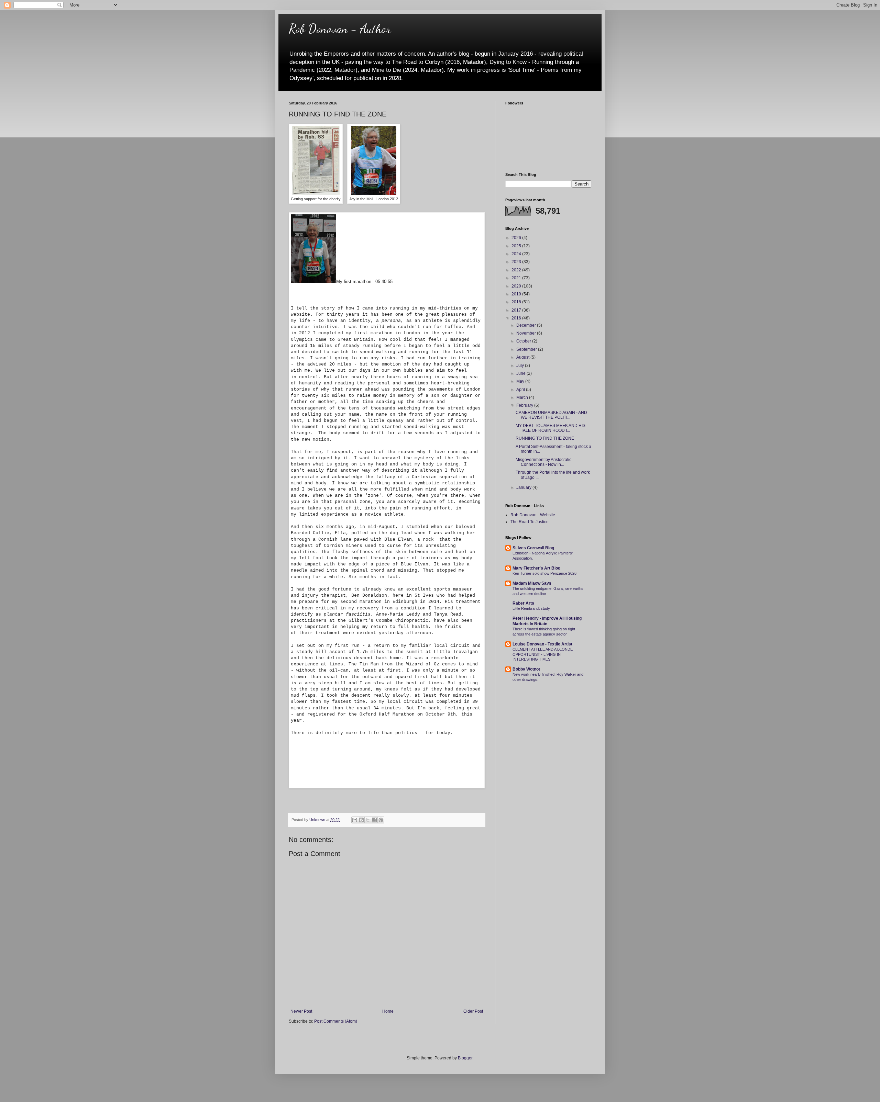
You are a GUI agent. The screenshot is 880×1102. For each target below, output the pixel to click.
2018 (517, 302)
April (521, 389)
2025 (517, 246)
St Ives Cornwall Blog (533, 548)
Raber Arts (523, 603)
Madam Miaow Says (532, 583)
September (527, 349)
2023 (517, 261)
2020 (517, 286)
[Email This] (354, 820)
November (526, 333)
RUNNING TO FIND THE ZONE (545, 438)
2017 (517, 310)
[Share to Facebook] (374, 820)
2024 (517, 253)
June (521, 373)
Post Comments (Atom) (335, 1021)
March (522, 397)
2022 (517, 270)
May (520, 381)
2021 (517, 278)
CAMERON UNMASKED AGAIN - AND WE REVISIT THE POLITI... (551, 415)
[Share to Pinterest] (380, 820)
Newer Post (301, 1011)
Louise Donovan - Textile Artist (542, 644)
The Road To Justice (529, 521)
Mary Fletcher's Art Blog (536, 568)
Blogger (465, 1058)
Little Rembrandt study (531, 608)
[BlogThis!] (361, 820)
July (520, 365)
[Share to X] (367, 820)
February (525, 405)
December (526, 325)
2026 (517, 237)
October (524, 341)
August (523, 357)
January (524, 487)
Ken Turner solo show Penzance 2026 (544, 573)
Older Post (473, 1011)
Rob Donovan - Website (532, 515)
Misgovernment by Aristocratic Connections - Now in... (543, 462)
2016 (517, 318)
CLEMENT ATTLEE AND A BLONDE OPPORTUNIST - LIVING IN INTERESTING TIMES (543, 654)
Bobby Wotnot (526, 669)
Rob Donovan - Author (340, 28)
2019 (517, 294)
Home (388, 1011)
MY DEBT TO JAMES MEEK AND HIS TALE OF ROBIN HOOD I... (550, 428)
